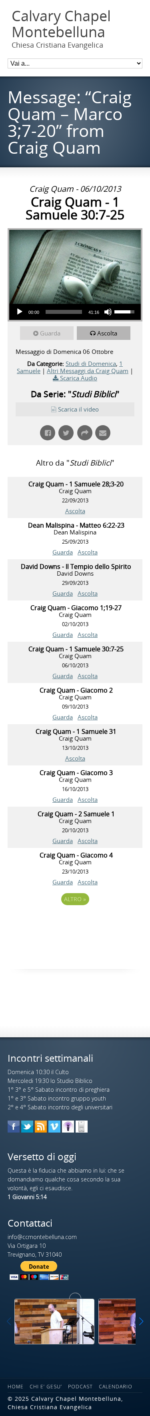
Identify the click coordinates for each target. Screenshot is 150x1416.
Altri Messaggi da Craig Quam (87, 371)
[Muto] (108, 312)
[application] (74, 312)
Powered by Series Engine (75, 921)
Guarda (50, 333)
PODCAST (80, 1386)
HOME (16, 1386)
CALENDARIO (115, 1386)
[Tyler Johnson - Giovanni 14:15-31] (54, 1321)
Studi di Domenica (91, 364)
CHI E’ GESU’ (46, 1386)
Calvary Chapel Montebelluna (61, 24)
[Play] (20, 312)
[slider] (64, 312)
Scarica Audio (78, 378)
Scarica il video (78, 409)
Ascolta (107, 333)
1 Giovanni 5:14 (27, 1197)
